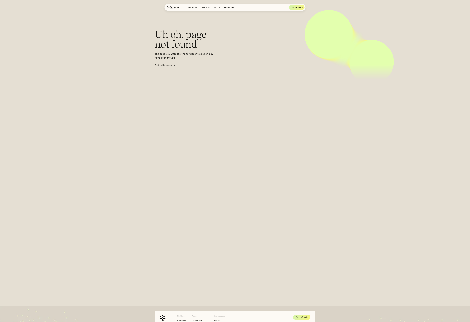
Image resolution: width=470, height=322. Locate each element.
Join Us (217, 7)
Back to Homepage (163, 65)
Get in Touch (297, 7)
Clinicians (205, 7)
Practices (192, 7)
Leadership (229, 7)
